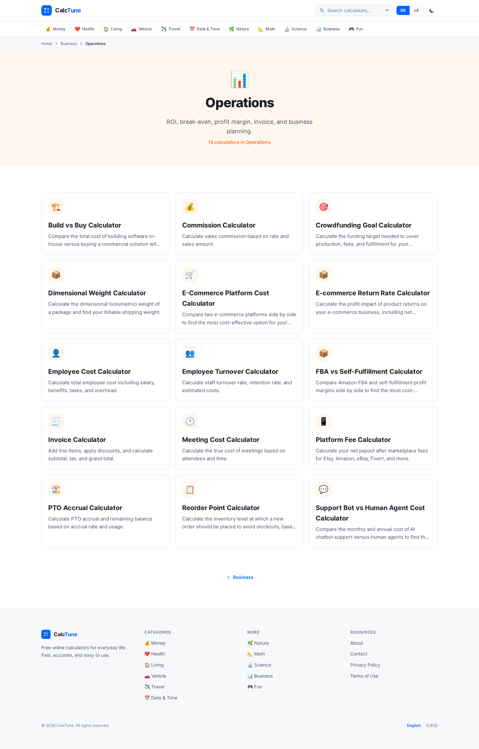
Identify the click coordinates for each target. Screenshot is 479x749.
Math (266, 29)
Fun (356, 29)
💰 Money (155, 643)
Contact (358, 653)
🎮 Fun (254, 686)
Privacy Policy (365, 665)
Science (295, 29)
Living (112, 29)
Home (46, 43)
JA (416, 10)
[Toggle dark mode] (432, 10)
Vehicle (141, 29)
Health (84, 29)
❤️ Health (154, 653)
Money (55, 29)
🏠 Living (154, 665)
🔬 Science (259, 665)
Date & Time (204, 29)
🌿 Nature (258, 643)
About (356, 643)
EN (403, 10)
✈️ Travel (154, 686)
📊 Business (260, 676)
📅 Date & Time (160, 697)
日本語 (432, 725)
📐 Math (256, 653)
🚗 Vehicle (155, 676)
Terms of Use (364, 676)
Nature (239, 29)
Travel (170, 29)
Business (328, 29)
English (414, 725)
